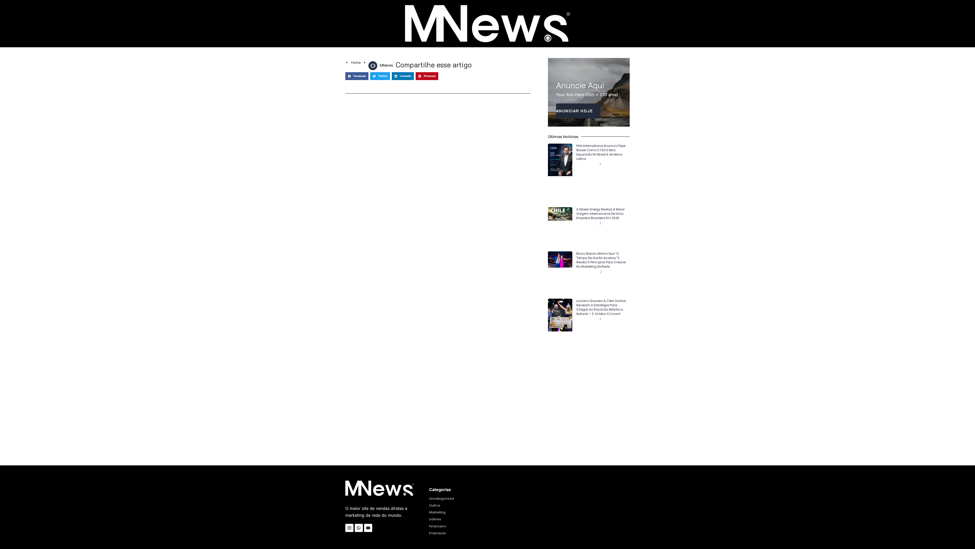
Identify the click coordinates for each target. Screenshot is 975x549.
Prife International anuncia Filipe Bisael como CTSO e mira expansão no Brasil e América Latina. (600, 152)
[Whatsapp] (359, 528)
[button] (356, 76)
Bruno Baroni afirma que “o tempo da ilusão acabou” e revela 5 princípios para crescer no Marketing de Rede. (601, 260)
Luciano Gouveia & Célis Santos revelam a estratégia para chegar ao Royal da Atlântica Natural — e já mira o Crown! (601, 307)
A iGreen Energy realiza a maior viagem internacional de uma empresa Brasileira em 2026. (600, 213)
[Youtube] (368, 528)
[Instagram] (349, 528)
